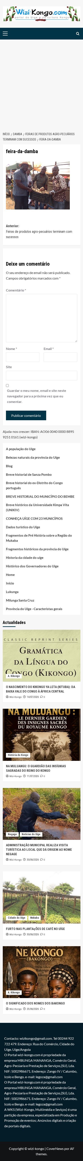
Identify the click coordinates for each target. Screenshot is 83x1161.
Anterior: (39, 231)
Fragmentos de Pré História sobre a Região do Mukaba (39, 537)
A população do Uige (21, 449)
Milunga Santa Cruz (20, 600)
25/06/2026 (33, 1008)
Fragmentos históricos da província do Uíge (37, 549)
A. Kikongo (14, 676)
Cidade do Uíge (16, 917)
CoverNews (55, 1148)
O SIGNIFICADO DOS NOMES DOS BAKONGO (35, 1003)
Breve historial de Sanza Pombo (29, 474)
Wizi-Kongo (15, 697)
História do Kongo (18, 755)
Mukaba (34, 917)
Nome (11, 349)
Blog (9, 466)
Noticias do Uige (31, 834)
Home (10, 575)
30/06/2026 (33, 859)
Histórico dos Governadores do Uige (32, 566)
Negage (12, 834)
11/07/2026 (33, 776)
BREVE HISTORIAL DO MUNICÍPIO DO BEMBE (40, 496)
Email (49, 349)
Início (10, 583)
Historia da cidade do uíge (24, 557)
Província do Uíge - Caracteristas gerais (34, 609)
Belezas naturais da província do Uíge (33, 457)
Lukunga (12, 592)
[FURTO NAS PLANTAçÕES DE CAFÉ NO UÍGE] (41, 897)
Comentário (16, 290)
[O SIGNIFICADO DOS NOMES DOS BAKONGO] (41, 972)
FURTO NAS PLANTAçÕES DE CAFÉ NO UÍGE (35, 929)
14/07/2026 (33, 696)
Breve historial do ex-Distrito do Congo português (34, 485)
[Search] (77, 33)
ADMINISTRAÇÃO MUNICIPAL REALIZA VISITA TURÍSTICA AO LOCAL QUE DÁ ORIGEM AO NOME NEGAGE (39, 849)
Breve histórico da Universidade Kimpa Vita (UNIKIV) (37, 507)
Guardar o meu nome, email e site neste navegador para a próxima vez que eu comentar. (36, 395)
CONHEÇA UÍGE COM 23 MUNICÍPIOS (34, 518)
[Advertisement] (41, 83)
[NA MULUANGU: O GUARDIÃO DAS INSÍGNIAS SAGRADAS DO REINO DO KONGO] (41, 735)
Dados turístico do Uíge (23, 527)
